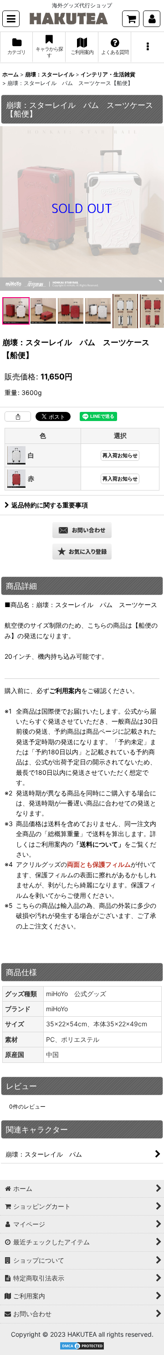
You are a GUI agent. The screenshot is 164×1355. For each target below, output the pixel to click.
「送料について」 (98, 844)
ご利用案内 (65, 690)
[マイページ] (151, 19)
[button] (11, 19)
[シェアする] (18, 416)
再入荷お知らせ (120, 456)
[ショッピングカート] (130, 19)
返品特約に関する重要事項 (49, 505)
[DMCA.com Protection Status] (82, 1345)
